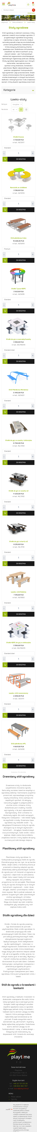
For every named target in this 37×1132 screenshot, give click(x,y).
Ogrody (14, 1099)
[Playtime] (11, 4)
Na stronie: (4, 109)
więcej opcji (31, 13)
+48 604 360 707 (20, 1086)
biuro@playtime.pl (21, 1088)
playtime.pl (4, 22)
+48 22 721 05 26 (20, 1084)
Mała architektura (17, 22)
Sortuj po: (4, 104)
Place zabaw (16, 1097)
